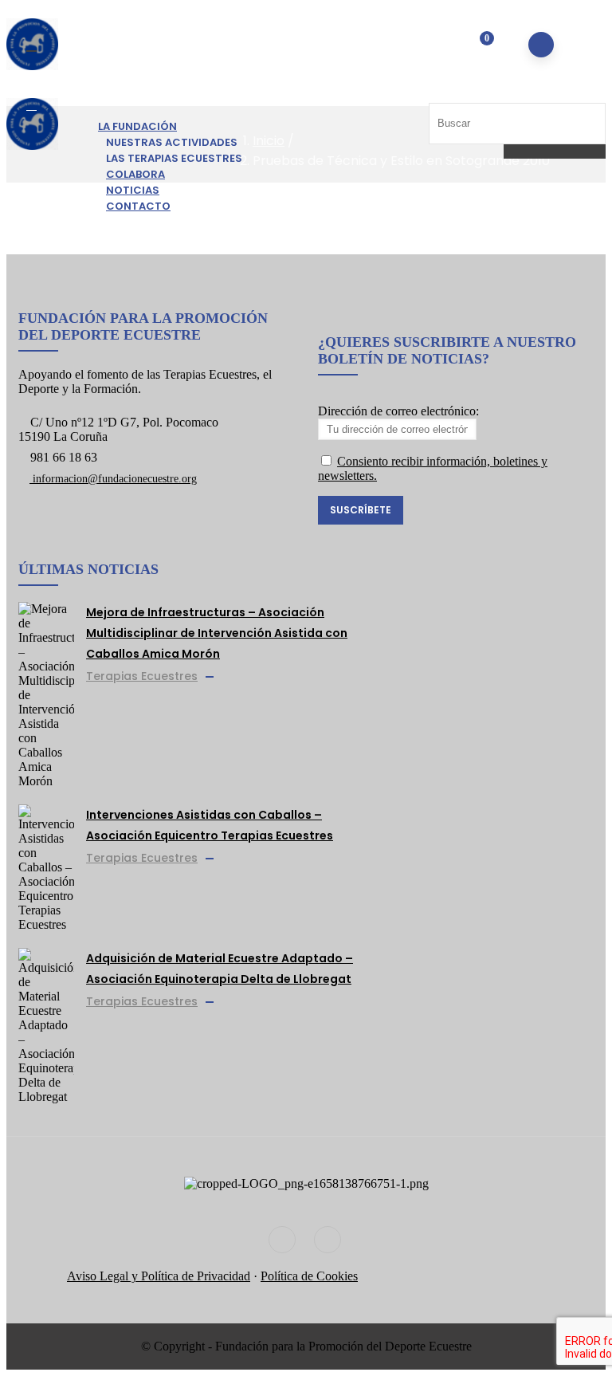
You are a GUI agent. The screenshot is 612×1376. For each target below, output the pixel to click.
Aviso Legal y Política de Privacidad (158, 1276)
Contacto (138, 206)
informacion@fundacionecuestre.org (113, 479)
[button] (476, 46)
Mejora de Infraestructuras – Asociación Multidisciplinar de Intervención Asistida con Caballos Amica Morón (216, 633)
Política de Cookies (309, 1276)
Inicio (268, 141)
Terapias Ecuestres (142, 676)
